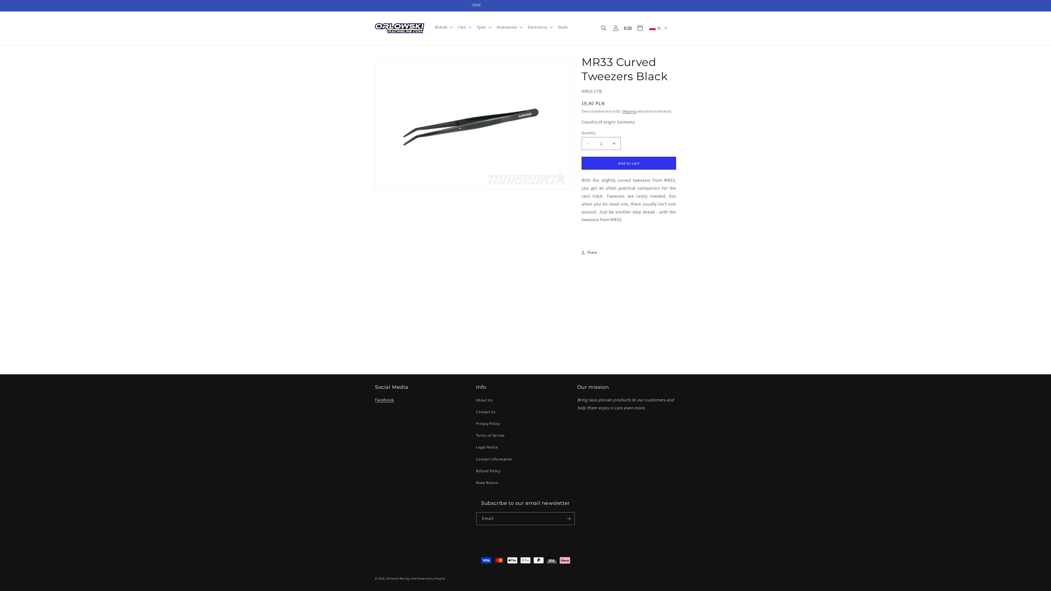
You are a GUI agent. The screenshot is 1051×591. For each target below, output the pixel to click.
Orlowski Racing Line (401, 578)
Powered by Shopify (431, 578)
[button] (443, 27)
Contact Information (494, 459)
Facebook (384, 400)
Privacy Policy (488, 423)
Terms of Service (490, 435)
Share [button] (592, 252)
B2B (628, 28)
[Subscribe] (568, 518)
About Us (484, 400)
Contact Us (485, 411)
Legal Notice (487, 447)
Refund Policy (488, 470)
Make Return (487, 482)
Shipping (629, 111)
